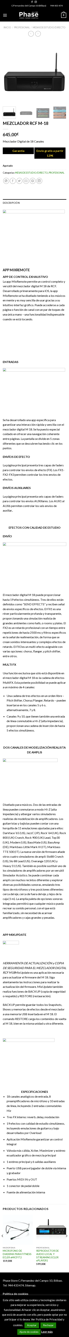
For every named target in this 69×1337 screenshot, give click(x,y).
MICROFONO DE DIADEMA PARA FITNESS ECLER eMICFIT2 (17, 1254)
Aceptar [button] (31, 1325)
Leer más (47, 1331)
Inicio (7, 27)
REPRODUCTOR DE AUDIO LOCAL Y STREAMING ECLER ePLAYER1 (47, 1255)
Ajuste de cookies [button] (29, 1331)
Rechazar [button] (48, 1325)
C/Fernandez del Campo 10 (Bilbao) (28, 5)
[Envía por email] (26, 181)
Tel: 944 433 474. (13, 1285)
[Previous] (8, 72)
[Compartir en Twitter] (19, 181)
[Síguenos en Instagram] (36, 2)
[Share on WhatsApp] (6, 181)
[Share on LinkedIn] (39, 181)
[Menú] (5, 15)
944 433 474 (56, 5)
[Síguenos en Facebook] (32, 2)
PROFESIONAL (22, 27)
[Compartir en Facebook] (13, 181)
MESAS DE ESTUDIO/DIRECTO (49, 27)
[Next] (60, 72)
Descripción (11, 202)
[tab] (34, 202)
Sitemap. (30, 1285)
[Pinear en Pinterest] (33, 181)
